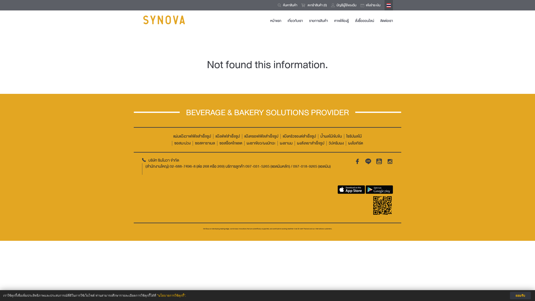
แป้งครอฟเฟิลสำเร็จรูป (261, 136)
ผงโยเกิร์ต (355, 143)
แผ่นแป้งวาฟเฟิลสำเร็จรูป (192, 136)
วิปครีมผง (336, 143)
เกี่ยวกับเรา (295, 21)
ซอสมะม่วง (182, 143)
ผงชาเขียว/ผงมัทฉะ (261, 143)
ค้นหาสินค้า (290, 5)
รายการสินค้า (318, 21)
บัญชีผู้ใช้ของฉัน (346, 5)
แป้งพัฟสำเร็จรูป (227, 136)
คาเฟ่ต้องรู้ (341, 21)
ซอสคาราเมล (205, 143)
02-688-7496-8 (183, 166)
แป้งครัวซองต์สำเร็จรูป (299, 136)
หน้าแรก (275, 21)
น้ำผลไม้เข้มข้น (331, 136)
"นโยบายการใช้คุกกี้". (171, 295)
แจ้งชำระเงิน (373, 5)
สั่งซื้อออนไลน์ (364, 21)
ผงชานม (286, 143)
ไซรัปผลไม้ (354, 136)
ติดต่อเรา (386, 21)
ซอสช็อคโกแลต (230, 143)
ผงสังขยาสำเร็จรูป (310, 143)
